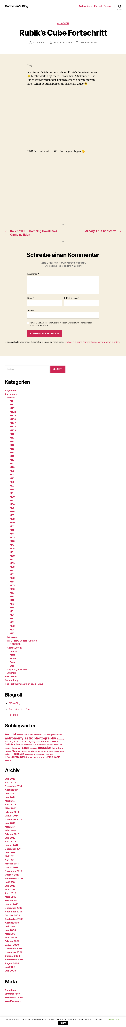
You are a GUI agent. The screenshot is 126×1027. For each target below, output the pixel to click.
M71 (12, 596)
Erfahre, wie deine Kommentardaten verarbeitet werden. (92, 342)
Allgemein (63, 23)
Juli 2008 (10, 967)
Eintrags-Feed (12, 993)
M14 (12, 445)
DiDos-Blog (14, 703)
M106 (13, 419)
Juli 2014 (10, 793)
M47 (12, 544)
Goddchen (41, 42)
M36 (12, 511)
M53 (12, 563)
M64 (12, 581)
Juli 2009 (10, 926)
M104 (13, 415)
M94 (12, 629)
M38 (12, 519)
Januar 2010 (11, 904)
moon (8, 751)
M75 (12, 607)
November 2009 (14, 911)
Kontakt (98, 6)
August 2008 (12, 963)
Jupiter (14, 651)
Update (8, 760)
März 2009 (11, 937)
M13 (12, 441)
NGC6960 (15, 644)
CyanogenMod (34, 742)
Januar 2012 (11, 845)
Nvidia (51, 751)
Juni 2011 (10, 852)
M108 (13, 426)
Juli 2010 (10, 882)
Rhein (62, 751)
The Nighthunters (16, 757)
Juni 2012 (10, 838)
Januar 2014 (11, 815)
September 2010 (14, 878)
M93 (12, 626)
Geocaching (11, 680)
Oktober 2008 (12, 956)
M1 (11, 401)
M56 (12, 567)
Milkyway (12, 637)
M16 (12, 452)
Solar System (14, 647)
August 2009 (12, 922)
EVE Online (10, 676)
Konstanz (16, 748)
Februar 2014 (12, 812)
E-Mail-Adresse (71, 298)
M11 (12, 434)
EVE (42, 742)
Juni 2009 (10, 930)
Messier (11, 397)
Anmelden (10, 990)
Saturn (13, 662)
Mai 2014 (10, 801)
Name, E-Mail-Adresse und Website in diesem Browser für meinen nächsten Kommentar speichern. (61, 324)
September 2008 (14, 959)
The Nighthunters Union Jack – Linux (24, 684)
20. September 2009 (62, 42)
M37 (12, 515)
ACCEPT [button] (63, 1023)
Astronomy (11, 394)
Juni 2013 (10, 823)
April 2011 (10, 860)
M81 (12, 615)
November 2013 (13, 819)
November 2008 (14, 952)
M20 (12, 467)
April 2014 (10, 804)
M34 (12, 504)
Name (30, 298)
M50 (12, 556)
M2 (11, 463)
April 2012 (10, 841)
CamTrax (25, 742)
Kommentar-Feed (14, 997)
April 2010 (10, 893)
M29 (12, 489)
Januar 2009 (12, 945)
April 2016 (10, 782)
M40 (12, 522)
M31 (12, 500)
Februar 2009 (12, 941)
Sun (12, 666)
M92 (12, 622)
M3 (11, 493)
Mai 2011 (9, 856)
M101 (13, 408)
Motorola (16, 751)
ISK (61, 744)
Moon (13, 658)
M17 (12, 456)
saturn (8, 754)
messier (44, 747)
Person (107, 6)
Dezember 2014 (13, 786)
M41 (12, 526)
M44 (12, 533)
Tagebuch (18, 753)
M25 (12, 478)
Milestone (57, 748)
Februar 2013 (12, 834)
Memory (33, 748)
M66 (12, 589)
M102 (13, 412)
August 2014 (11, 790)
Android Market (34, 735)
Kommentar (33, 274)
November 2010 (13, 871)
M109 (13, 430)
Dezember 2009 (13, 908)
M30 (12, 496)
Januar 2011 (11, 867)
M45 (12, 537)
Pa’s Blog (13, 714)
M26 (12, 482)
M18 (12, 460)
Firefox (59, 742)
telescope (29, 754)
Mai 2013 (10, 826)
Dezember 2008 (13, 948)
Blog (11, 742)
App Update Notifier (54, 735)
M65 (12, 585)
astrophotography (40, 738)
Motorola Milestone (31, 751)
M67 (12, 592)
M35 (12, 508)
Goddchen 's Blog (16, 6)
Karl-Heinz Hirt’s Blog (19, 709)
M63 (12, 578)
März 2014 (10, 808)
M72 (12, 600)
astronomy (14, 738)
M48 (12, 548)
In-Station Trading (52, 744)
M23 (12, 474)
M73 (12, 604)
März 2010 (10, 897)
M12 (12, 437)
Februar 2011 (12, 863)
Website (30, 310)
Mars (12, 654)
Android (11, 673)
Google (19, 744)
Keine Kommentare (88, 42)
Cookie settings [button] (112, 1019)
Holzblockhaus (29, 744)
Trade (30, 757)
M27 (12, 485)
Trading (36, 757)
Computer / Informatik (17, 669)
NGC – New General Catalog (22, 640)
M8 (11, 611)
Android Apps (85, 6)
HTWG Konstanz (40, 744)
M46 (12, 541)
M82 (12, 618)
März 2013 (10, 830)
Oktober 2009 (12, 915)
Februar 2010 (12, 900)
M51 (12, 559)
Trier (43, 757)
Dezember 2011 (13, 849)
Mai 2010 (10, 889)
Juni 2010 (10, 886)
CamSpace (17, 742)
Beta (7, 742)
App (44, 735)
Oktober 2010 (12, 874)
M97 (12, 633)
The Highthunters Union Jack (43, 754)
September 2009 (14, 919)
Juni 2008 (10, 970)
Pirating (56, 751)
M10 (12, 404)
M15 (12, 448)
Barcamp (60, 739)
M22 (12, 471)
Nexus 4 (44, 751)
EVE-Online (50, 742)
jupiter (8, 748)
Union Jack (53, 757)
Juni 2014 (10, 797)
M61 (12, 574)
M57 (12, 570)
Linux (25, 747)
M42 (12, 530)
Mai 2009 (10, 934)
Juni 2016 (10, 778)
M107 (13, 423)
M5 (11, 552)
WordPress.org (13, 1001)
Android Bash (22, 735)
